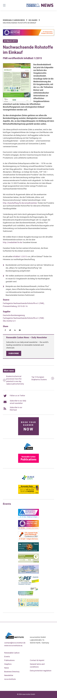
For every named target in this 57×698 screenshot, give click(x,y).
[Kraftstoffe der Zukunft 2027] (28, 595)
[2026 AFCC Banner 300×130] (28, 573)
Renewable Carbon (12, 653)
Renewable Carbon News (14, 20)
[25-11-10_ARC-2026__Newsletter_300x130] (28, 529)
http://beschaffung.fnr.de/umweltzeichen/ (20, 203)
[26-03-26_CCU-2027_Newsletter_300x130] (28, 540)
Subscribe (13, 353)
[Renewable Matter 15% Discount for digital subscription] (28, 493)
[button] (5, 330)
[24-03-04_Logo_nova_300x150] (28, 451)
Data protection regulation (40, 670)
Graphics (7, 664)
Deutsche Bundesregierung (14, 315)
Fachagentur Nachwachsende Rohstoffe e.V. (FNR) (23, 318)
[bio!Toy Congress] (28, 607)
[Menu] (8, 5)
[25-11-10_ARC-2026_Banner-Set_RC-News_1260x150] (28, 35)
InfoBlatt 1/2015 (20, 256)
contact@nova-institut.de (14, 643)
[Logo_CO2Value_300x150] (28, 482)
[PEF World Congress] (28, 584)
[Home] (40, 5)
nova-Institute (10, 679)
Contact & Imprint (37, 660)
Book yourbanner (28, 426)
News (6, 668)
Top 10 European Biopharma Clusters (39, 378)
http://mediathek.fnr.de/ (13, 242)
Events (7, 656)
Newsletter (8, 675)
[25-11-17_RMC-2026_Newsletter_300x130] (28, 517)
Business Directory (11, 671)
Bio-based (33, 20)
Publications (9, 660)
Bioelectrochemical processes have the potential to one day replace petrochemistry (15, 380)
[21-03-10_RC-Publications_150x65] (28, 462)
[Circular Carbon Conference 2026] (28, 562)
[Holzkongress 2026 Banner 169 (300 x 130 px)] (28, 551)
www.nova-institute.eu (13, 645)
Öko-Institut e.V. (9, 321)
